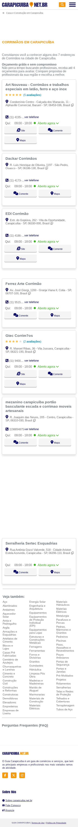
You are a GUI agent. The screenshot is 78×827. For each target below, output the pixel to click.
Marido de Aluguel (35, 689)
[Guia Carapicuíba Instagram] (23, 775)
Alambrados (10, 605)
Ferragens (35, 646)
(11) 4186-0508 (18, 235)
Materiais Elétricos (34, 707)
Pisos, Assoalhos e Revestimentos (65, 647)
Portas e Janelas (61, 670)
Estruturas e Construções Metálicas (36, 639)
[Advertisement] (39, 25)
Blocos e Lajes (8, 647)
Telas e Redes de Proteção (64, 693)
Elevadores (9, 702)
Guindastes (36, 665)
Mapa (22, 140)
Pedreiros (62, 636)
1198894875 (16, 429)
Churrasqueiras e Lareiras (12, 668)
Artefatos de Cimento (10, 640)
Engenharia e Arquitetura (37, 607)
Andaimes (9, 609)
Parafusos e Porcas (63, 621)
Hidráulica (35, 669)
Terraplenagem (65, 705)
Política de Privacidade (56, 823)
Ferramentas (37, 650)
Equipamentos (38, 612)
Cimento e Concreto (9, 675)
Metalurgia (62, 615)
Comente (58, 130)
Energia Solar (37, 601)
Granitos (34, 661)
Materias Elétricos (61, 610)
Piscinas (61, 640)
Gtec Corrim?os (19, 335)
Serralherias (63, 687)
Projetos (61, 679)
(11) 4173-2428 (18, 180)
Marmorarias (37, 694)
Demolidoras (10, 698)
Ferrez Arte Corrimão (23, 284)
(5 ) (32, 94)
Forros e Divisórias (35, 656)
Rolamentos (63, 683)
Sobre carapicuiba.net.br (18, 800)
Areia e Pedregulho (9, 622)
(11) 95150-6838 (19, 302)
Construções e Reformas (10, 689)
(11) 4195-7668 (18, 117)
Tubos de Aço (64, 709)
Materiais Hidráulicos (62, 603)
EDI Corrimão (17, 213)
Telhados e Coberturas (63, 700)
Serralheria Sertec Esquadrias (31, 543)
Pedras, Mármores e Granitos (63, 629)
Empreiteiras (10, 706)
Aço (5, 601)
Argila (6, 627)
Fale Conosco (13, 805)
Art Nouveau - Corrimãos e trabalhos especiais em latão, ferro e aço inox (37, 87)
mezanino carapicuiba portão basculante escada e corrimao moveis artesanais (38, 406)
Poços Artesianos (62, 656)
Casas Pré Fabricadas (9, 654)
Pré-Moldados (64, 675)
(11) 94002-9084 (19, 360)
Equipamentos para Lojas (38, 631)
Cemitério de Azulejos (10, 661)
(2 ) (32, 341)
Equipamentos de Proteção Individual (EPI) (38, 621)
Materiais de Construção (36, 700)
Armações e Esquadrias (10, 633)
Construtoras (10, 694)
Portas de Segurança (62, 663)
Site (22, 130)
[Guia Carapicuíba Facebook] (6, 775)
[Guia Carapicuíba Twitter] (15, 775)
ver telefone (31, 117)
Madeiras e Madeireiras (36, 682)
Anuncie (9, 810)
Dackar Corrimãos (21, 158)
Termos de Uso (37, 823)
